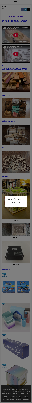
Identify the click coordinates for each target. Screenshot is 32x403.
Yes (21, 206)
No (10, 206)
